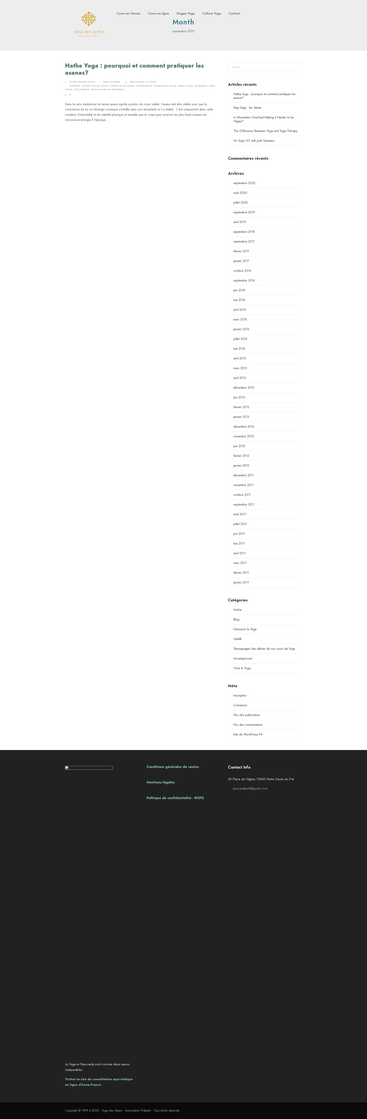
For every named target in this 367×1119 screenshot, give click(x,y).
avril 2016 (239, 309)
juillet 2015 (240, 339)
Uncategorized (242, 658)
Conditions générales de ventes (173, 766)
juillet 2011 (240, 524)
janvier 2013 (241, 417)
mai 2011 (239, 543)
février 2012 (241, 456)
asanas (75, 85)
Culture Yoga (211, 13)
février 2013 (241, 407)
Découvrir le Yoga (143, 81)
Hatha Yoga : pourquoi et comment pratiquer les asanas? (134, 69)
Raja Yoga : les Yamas (247, 107)
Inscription (239, 695)
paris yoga (185, 85)
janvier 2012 (241, 465)
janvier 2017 (241, 261)
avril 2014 (239, 378)
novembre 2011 (243, 485)
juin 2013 (239, 397)
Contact (234, 13)
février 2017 (241, 251)
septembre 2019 (244, 212)
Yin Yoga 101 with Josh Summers (254, 140)
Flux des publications (246, 715)
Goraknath (144, 85)
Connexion (240, 705)
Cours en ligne (158, 13)
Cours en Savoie (128, 13)
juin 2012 (239, 446)
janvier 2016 (241, 329)
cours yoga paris (122, 85)
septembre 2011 (243, 504)
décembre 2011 (243, 475)
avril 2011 (239, 553)
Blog (236, 619)
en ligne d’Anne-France (83, 1084)
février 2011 (241, 572)
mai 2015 (239, 348)
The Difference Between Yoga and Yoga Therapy (265, 131)
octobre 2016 (242, 271)
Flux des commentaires (248, 725)
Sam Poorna (111, 81)
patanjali (201, 85)
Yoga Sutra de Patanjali (108, 89)
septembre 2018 (244, 232)
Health (237, 639)
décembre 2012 (243, 426)
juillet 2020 (240, 202)
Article (237, 610)
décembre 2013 (243, 387)
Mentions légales (161, 782)
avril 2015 (239, 358)
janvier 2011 (241, 582)
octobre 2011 (242, 495)
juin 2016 (239, 290)
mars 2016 (240, 319)
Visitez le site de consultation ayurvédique (99, 1079)
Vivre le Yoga (242, 668)
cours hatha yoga (95, 85)
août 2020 (240, 193)
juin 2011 (239, 534)
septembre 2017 (244, 241)
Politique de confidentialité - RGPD (175, 797)
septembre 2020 (244, 183)
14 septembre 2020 (82, 81)
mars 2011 (240, 563)
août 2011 (239, 514)
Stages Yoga (186, 13)
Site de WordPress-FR (247, 734)
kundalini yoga (165, 85)
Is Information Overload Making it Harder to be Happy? (263, 119)
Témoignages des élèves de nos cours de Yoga (264, 648)
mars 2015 (240, 368)
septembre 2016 (244, 280)
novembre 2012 (243, 436)
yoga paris (81, 89)
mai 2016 (239, 300)
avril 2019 (239, 222)
